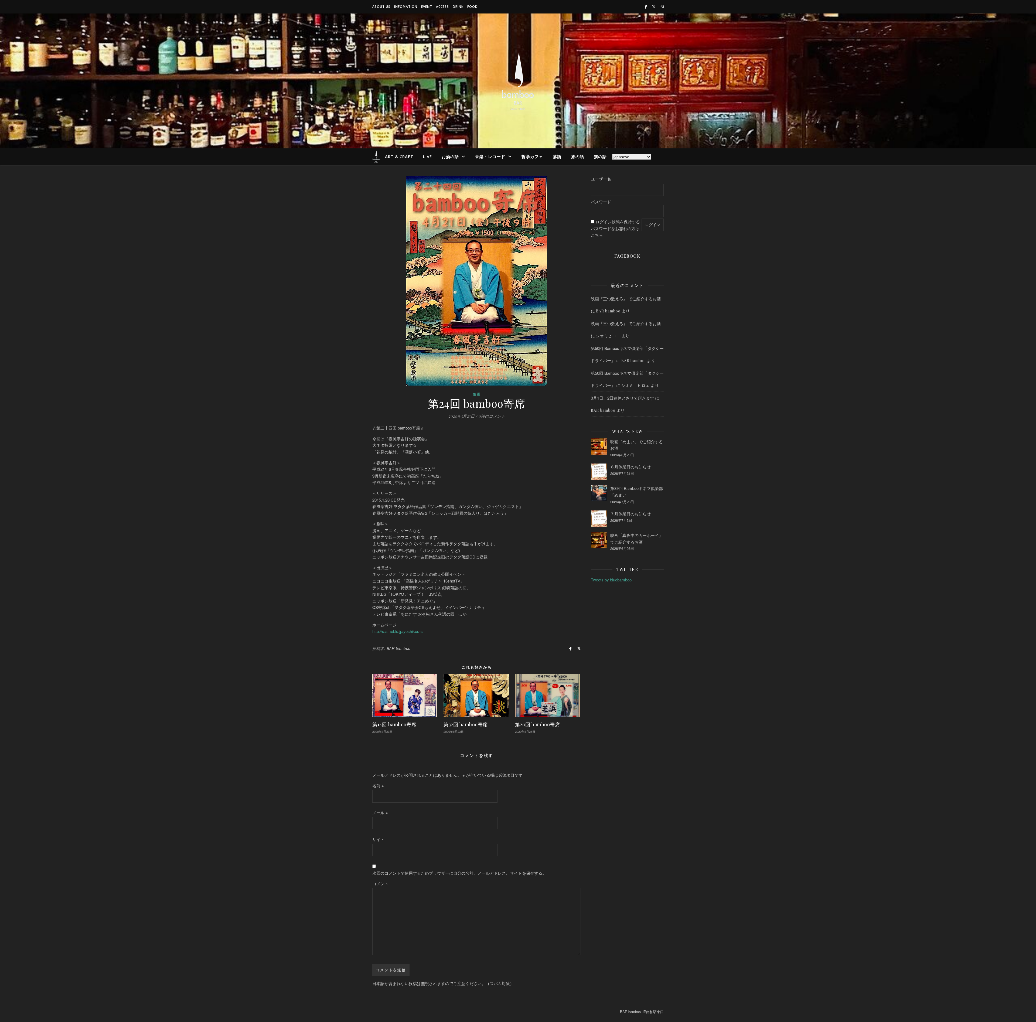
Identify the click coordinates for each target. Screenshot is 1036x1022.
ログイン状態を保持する (617, 221)
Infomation (405, 6)
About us (381, 6)
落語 (557, 156)
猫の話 (600, 156)
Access (442, 6)
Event (426, 6)
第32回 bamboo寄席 (466, 724)
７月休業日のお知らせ (630, 513)
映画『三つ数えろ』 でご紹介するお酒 (626, 298)
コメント (380, 883)
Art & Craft (399, 156)
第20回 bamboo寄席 (537, 724)
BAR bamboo (399, 648)
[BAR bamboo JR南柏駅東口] (518, 81)
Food (472, 6)
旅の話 (577, 156)
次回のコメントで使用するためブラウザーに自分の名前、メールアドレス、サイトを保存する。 (459, 873)
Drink (458, 6)
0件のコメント (491, 416)
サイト (378, 839)
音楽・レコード (490, 156)
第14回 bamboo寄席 (394, 724)
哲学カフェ (532, 156)
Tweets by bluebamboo (611, 579)
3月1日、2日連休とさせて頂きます (622, 398)
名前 (378, 785)
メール (380, 812)
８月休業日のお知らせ (630, 466)
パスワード (601, 202)
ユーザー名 (601, 179)
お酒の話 (450, 156)
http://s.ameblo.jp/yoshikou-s (397, 631)
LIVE (427, 156)
